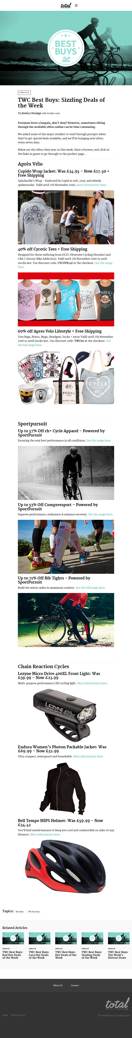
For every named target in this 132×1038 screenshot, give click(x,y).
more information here (91, 185)
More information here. (88, 756)
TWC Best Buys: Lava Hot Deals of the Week (39, 947)
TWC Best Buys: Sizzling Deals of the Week (92, 947)
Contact (75, 985)
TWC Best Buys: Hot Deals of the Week (66, 947)
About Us (58, 985)
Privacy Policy (18, 1015)
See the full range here (90, 587)
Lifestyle (24, 92)
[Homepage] (117, 1003)
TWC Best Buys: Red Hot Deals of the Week (13, 947)
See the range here (98, 440)
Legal (5, 1015)
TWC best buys (34, 912)
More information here (92, 683)
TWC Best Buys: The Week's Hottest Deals (119, 947)
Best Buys (20, 912)
